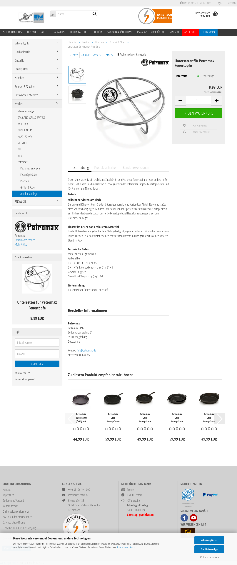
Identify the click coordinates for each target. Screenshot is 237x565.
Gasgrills (58, 32)
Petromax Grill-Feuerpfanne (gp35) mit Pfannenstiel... (113, 417)
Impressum (8, 495)
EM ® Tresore (134, 495)
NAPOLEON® (25, 136)
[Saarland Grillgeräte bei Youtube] (193, 517)
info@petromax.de (86, 350)
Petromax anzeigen (30, 168)
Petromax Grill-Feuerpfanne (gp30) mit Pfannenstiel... (145, 417)
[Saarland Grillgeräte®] (30, 17)
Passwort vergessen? (25, 379)
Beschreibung (80, 167)
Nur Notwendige (209, 549)
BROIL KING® (25, 130)
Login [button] (218, 3)
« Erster (74, 55)
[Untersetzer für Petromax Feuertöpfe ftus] (129, 111)
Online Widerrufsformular (16, 511)
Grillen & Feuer (28, 187)
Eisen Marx (208, 32)
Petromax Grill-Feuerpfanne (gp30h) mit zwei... (209, 417)
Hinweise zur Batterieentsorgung (19, 528)
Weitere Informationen (209, 557)
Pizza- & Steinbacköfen (150, 32)
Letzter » (109, 55)
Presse (130, 489)
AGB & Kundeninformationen (17, 517)
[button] (180, 100)
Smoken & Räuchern (119, 32)
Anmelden (37, 364)
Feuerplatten (78, 32)
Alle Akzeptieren (209, 540)
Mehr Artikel (21, 244)
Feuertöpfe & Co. (28, 174)
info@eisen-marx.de (78, 495)
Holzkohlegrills (37, 32)
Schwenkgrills (12, 32)
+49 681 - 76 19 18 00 (79, 489)
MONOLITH (23, 143)
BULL (20, 149)
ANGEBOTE (190, 32)
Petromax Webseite (25, 240)
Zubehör (96, 32)
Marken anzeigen (26, 111)
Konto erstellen (22, 373)
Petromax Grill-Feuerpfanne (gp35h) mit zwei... (177, 417)
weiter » (97, 55)
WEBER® (23, 124)
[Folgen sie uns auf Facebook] (184, 517)
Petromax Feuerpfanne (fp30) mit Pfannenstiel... (81, 417)
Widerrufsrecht (10, 506)
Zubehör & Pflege (28, 193)
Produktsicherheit (105, 167)
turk (20, 156)
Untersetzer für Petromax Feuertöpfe (37, 305)
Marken (174, 32)
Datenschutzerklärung (126, 547)
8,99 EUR (37, 318)
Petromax (23, 162)
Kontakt (7, 489)
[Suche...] (94, 14)
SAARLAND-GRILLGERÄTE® (31, 117)
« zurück (85, 55)
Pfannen (24, 181)
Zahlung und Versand (13, 500)
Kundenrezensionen (136, 167)
